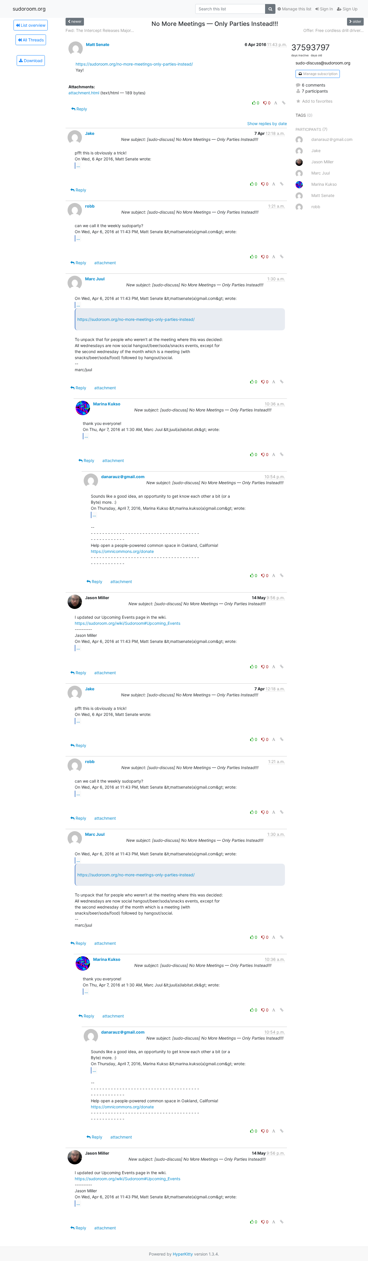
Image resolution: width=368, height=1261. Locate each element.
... (78, 165)
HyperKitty (183, 1254)
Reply (81, 108)
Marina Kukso (106, 403)
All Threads (33, 39)
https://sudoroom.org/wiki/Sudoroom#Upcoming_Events (127, 623)
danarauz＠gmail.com (123, 476)
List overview (32, 25)
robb (90, 206)
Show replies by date (267, 123)
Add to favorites (317, 101)
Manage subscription (320, 74)
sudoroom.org (29, 9)
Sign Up (350, 8)
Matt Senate (97, 44)
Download (33, 60)
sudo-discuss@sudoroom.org (323, 62)
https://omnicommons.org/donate (122, 551)
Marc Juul (95, 278)
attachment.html (83, 92)
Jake (89, 133)
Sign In (326, 8)
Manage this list (296, 8)
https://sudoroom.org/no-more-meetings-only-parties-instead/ (134, 64)
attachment (105, 262)
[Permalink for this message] (284, 102)
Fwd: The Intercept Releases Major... (100, 30)
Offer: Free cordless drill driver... (333, 30)
